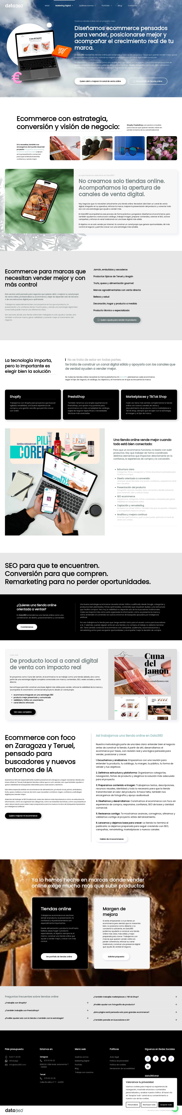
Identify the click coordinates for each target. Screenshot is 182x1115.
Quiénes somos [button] (86, 5)
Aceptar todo (166, 1104)
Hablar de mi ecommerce (112, 839)
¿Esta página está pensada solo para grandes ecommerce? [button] (121, 1012)
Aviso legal (114, 1057)
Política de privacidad (119, 1061)
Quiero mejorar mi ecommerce (23, 815)
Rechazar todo (149, 1104)
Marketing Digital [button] (63, 5)
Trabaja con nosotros (84, 1072)
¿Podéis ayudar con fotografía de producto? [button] (114, 1004)
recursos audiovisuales (26, 152)
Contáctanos (27, 627)
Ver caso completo (23, 712)
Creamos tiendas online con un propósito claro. (95, 21)
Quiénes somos (81, 1057)
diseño (132, 65)
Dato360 (80, 55)
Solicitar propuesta (116, 956)
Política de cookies (118, 1064)
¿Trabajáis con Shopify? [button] (16, 1002)
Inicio (47, 5)
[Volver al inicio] (14, 5)
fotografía (140, 65)
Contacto (132, 5)
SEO (157, 65)
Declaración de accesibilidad (122, 1068)
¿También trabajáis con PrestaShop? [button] (22, 1010)
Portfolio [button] (106, 5)
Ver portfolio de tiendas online (149, 81)
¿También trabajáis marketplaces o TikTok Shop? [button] (116, 996)
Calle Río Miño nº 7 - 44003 (52, 1082)
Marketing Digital (82, 1061)
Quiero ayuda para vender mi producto (119, 320)
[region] (150, 1094)
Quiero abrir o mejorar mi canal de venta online (100, 81)
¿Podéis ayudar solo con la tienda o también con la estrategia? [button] (34, 1018)
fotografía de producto (34, 149)
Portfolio (78, 1064)
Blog (120, 5)
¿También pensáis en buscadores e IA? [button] (111, 1020)
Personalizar (133, 1104)
